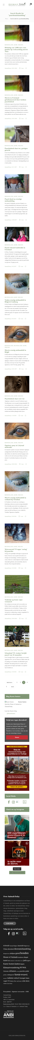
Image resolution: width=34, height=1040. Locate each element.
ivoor (21, 960)
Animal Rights (13, 945)
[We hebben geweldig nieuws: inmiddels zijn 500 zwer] (17, 827)
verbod (16, 978)
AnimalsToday (8, 68)
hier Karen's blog (12, 711)
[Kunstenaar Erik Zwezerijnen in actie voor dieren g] (17, 853)
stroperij (24, 974)
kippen (22, 964)
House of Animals (15, 704)
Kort (15, 45)
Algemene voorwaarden (18, 991)
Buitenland (9, 297)
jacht (25, 960)
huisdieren (21, 957)
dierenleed (11, 949)
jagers (29, 960)
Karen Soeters (22, 702)
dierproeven (6, 953)
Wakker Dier (13, 981)
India (9, 960)
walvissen (19, 981)
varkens (10, 978)
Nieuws (20, 45)
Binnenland (9, 45)
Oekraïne (6, 971)
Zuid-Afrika (9, 983)
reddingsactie (10, 974)
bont (28, 945)
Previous (9, 682)
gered (17, 953)
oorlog (17, 971)
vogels (5, 981)
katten (17, 964)
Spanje (17, 974)
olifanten (12, 971)
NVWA (23, 967)
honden (24, 953)
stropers (5, 978)
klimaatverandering (11, 967)
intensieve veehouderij (15, 960)
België (25, 945)
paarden (22, 971)
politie (5, 974)
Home (6, 18)
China (5, 949)
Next (12, 686)
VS (9, 981)
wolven (5, 983)
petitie (27, 971)
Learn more (9, 923)
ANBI (27, 991)
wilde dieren (25, 981)
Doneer (17, 737)
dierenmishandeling (22, 949)
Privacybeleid (7, 991)
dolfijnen (12, 953)
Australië (20, 946)
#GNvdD (6, 946)
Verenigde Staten (24, 978)
